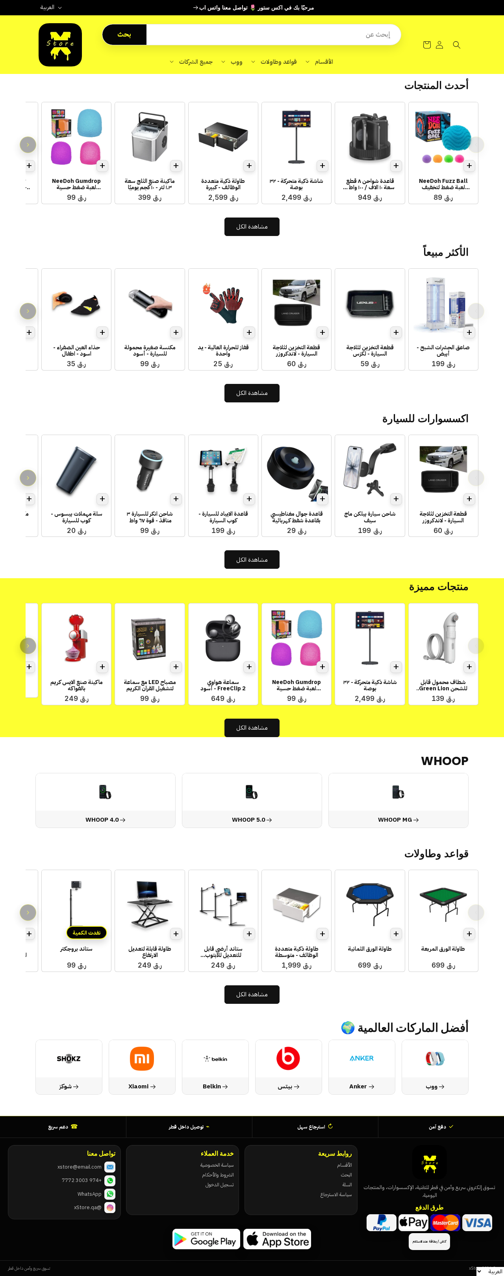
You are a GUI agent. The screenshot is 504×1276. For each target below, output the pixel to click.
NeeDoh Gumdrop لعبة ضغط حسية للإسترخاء (76, 184)
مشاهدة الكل (252, 226)
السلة (347, 1184)
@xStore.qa (88, 1207)
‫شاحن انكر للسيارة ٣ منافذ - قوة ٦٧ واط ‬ (150, 517)
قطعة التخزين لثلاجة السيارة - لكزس (370, 350)
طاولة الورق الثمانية (370, 949)
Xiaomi (139, 1086)
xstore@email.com (79, 1167)
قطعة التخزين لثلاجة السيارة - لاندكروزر (296, 350)
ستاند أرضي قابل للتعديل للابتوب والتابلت (223, 952)
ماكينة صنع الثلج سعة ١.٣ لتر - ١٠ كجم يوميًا (150, 184)
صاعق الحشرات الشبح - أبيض (443, 350)
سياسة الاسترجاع (336, 1194)
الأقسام (344, 1165)
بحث (124, 34)
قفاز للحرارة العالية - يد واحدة (223, 350)
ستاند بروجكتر (76, 949)
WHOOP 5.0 (248, 819)
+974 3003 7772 (82, 1180)
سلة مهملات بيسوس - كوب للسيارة (76, 517)
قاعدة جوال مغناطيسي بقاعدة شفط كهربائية (297, 517)
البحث (346, 1174)
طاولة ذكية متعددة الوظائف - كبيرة (223, 184)
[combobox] (273, 34)
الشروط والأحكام (217, 1174)
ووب (431, 1086)
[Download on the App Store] (277, 1239)
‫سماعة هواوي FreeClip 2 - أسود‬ (223, 685)
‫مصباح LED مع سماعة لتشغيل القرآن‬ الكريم (150, 685)
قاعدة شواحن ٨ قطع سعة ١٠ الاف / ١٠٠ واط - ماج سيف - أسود (370, 184)
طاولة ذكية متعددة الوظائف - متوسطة (297, 952)
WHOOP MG (395, 819)
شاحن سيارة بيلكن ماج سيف (370, 517)
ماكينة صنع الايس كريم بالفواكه (76, 685)
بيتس (285, 1086)
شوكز (65, 1086)
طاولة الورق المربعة (443, 949)
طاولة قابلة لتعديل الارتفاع (149, 952)
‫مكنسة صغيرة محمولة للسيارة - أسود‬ (150, 350)
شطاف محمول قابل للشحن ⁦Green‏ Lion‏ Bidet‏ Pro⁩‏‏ (443, 685)
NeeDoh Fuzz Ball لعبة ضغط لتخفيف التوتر (443, 184)
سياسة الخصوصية (216, 1165)
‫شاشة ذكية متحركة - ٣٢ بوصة (296, 184)
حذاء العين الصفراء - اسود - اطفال (76, 350)
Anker (358, 1086)
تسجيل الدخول (219, 1184)
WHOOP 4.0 (102, 819)
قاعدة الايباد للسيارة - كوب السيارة (223, 517)
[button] (319, 61)
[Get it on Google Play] (206, 1239)
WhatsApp (90, 1194)
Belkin (212, 1086)
